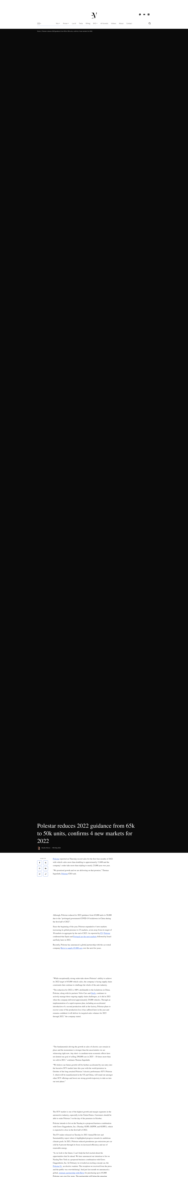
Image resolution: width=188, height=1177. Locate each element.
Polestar (56, 858)
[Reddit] (39, 874)
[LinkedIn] (45, 868)
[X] (148, 14)
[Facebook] (39, 862)
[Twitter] (45, 862)
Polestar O (57, 1166)
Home (39, 31)
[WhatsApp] (139, 14)
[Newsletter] (144, 14)
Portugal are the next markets (85, 936)
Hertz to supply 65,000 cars (71, 948)
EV (101, 933)
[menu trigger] (40, 23)
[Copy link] (45, 874)
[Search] (149, 23)
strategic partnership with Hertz (71, 1172)
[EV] (94, 16)
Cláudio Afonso (45, 848)
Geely (93, 993)
